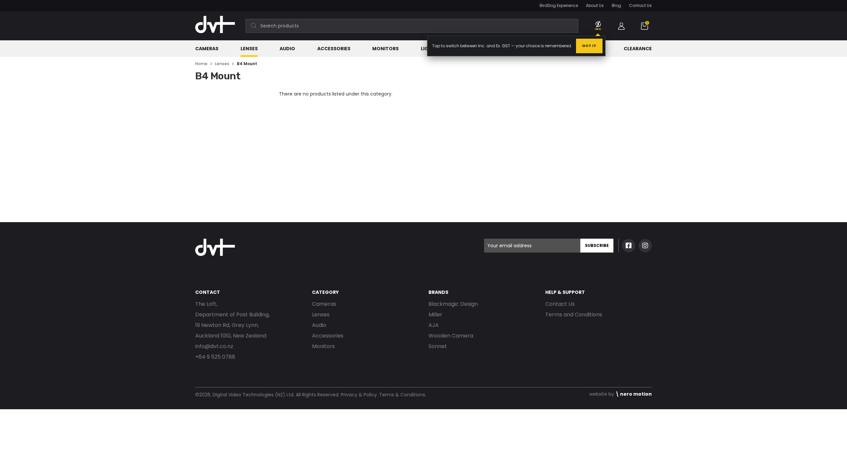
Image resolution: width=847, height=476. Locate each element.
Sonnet (437, 346)
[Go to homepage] (215, 36)
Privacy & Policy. (359, 394)
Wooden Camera (450, 335)
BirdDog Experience (559, 5)
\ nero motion (633, 394)
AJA (433, 325)
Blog (616, 5)
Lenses (249, 48)
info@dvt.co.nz (214, 346)
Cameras (206, 48)
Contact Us (640, 5)
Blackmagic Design (453, 304)
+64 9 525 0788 (215, 357)
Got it (589, 45)
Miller (435, 314)
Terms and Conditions (573, 314)
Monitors (385, 48)
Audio (287, 48)
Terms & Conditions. (402, 394)
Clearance (638, 48)
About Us (595, 5)
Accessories (333, 48)
